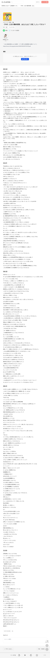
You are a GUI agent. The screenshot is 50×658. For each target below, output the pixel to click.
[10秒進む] (31, 655)
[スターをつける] (4, 27)
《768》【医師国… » (41, 649)
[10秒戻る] (19, 655)
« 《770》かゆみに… (8, 649)
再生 (6, 30)
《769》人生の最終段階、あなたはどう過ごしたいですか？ (24, 24)
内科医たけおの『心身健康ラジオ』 (10, 5)
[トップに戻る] (47, 645)
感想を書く (25, 59)
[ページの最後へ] (47, 649)
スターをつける (7, 631)
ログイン (38, 2)
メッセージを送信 (15, 30)
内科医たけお (5, 39)
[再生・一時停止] (25, 655)
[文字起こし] (13, 22)
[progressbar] (25, 652)
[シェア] (6, 27)
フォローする (11, 27)
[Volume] (14, 655)
